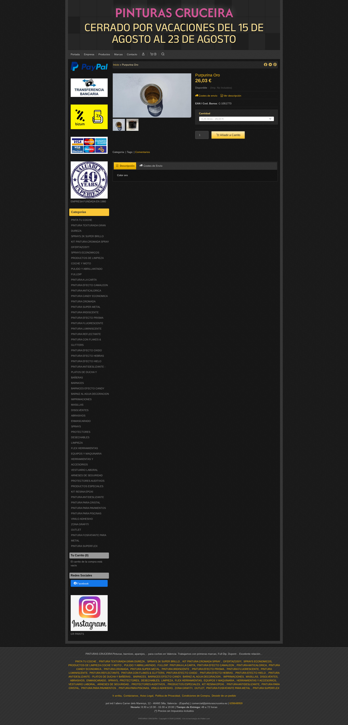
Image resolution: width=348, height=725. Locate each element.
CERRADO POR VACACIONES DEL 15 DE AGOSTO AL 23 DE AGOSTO (174, 33)
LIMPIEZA (77, 442)
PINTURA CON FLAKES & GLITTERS (86, 342)
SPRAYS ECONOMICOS (85, 252)
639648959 (236, 703)
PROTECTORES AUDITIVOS (87, 480)
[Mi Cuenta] (143, 54)
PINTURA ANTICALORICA (86, 290)
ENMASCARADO (81, 421)
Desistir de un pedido (224, 695)
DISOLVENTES (79, 410)
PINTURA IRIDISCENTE (85, 312)
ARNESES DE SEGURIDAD (87, 475)
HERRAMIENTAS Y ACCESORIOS (82, 462)
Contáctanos (131, 695)
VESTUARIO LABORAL (84, 469)
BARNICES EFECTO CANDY (87, 388)
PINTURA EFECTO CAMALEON (89, 285)
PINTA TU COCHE (81, 219)
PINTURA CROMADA (83, 301)
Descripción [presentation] (127, 165)
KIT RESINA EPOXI (82, 491)
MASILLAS (77, 404)
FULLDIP (76, 274)
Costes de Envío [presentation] (152, 165)
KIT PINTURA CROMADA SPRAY (90, 241)
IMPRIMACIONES (81, 399)
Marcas (118, 54)
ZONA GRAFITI (80, 524)
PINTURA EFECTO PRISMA (87, 317)
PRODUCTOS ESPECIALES (87, 486)
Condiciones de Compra (196, 695)
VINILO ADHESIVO (82, 518)
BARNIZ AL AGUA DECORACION (90, 393)
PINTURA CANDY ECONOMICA (89, 296)
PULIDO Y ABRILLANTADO (86, 268)
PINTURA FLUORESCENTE (87, 323)
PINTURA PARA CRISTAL (85, 502)
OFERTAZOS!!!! (80, 247)
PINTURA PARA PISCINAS (86, 513)
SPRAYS (76, 426)
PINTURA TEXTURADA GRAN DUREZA (88, 228)
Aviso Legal (146, 695)
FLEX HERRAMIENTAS (84, 448)
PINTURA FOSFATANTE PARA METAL (88, 538)
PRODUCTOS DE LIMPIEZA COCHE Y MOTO (87, 261)
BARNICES (77, 383)
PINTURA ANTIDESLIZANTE (87, 497)
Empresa (89, 54)
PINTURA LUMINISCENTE (86, 328)
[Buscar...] (162, 54)
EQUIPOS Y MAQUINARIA (86, 453)
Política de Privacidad (167, 695)
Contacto (132, 54)
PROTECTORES (80, 431)
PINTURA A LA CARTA (84, 279)
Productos (104, 54)
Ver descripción (232, 95)
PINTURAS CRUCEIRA (174, 12)
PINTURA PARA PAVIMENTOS (88, 508)
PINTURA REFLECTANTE (86, 334)
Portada (75, 54)
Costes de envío (208, 95)
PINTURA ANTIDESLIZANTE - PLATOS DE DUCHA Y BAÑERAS (88, 372)
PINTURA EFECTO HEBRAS (87, 355)
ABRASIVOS (78, 415)
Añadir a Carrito (229, 135)
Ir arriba (117, 695)
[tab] (125, 166)
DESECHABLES (80, 437)
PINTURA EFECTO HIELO (86, 361)
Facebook (83, 583)
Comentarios (142, 152)
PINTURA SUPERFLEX (84, 546)
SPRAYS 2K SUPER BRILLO (87, 236)
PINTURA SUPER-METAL (85, 306)
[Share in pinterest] (275, 64)
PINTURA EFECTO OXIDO (86, 350)
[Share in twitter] (270, 64)
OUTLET (76, 529)
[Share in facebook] (265, 64)
